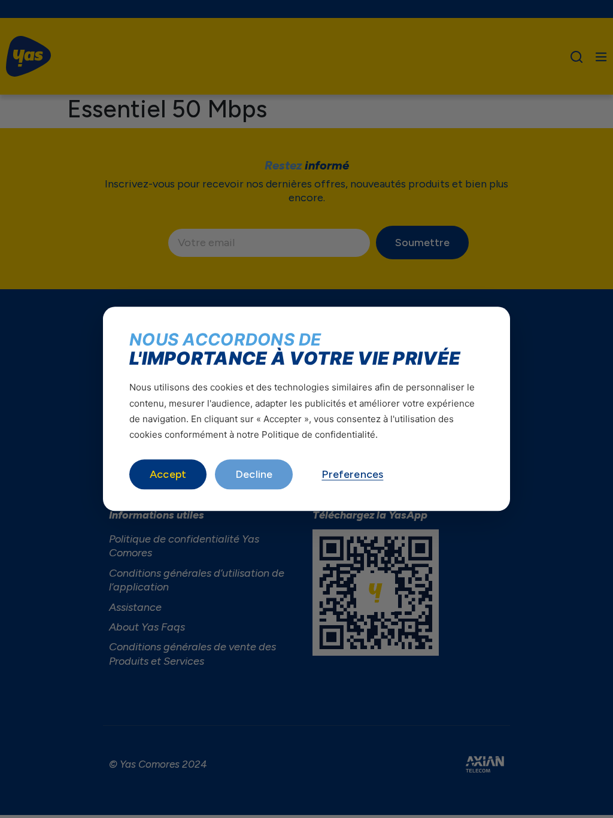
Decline (253, 474)
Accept (168, 474)
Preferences (352, 474)
